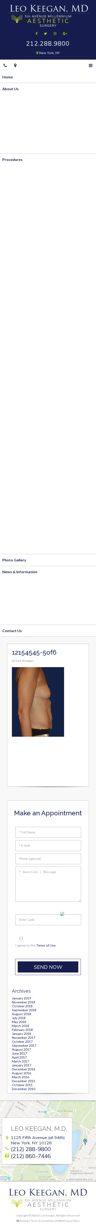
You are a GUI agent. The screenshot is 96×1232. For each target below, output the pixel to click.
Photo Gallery (14, 560)
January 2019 (21, 998)
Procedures (12, 159)
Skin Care (10, 548)
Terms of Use (46, 945)
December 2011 (23, 1081)
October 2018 (22, 1006)
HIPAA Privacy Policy (68, 1220)
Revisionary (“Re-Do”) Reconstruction (34, 371)
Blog (6, 583)
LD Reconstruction (18, 383)
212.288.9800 (48, 43)
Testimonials (13, 147)
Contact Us (12, 630)
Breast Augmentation (21, 277)
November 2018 (23, 1002)
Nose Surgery (14, 453)
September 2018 (24, 1010)
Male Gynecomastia (19, 312)
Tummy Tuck (13, 194)
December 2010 (23, 1089)
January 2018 (21, 1034)
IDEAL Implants (15, 288)
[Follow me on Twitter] (44, 33)
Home (7, 77)
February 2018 (22, 1030)
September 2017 (24, 1045)
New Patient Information (23, 595)
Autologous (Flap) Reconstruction (31, 335)
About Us (10, 88)
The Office (11, 124)
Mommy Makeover (18, 300)
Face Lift (9, 418)
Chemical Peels (15, 512)
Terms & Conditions (42, 1220)
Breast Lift (11, 253)
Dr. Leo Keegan (15, 112)
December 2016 (23, 1069)
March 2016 (20, 1077)
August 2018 (21, 1014)
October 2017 (22, 1041)
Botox (7, 489)
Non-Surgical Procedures (24, 477)
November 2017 (23, 1038)
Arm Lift (9, 218)
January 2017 (21, 1065)
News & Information (19, 572)
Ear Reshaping (14, 465)
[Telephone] (5, 65)
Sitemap (24, 1220)
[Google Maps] (15, 65)
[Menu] (90, 65)
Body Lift (10, 206)
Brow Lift (10, 430)
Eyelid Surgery (14, 442)
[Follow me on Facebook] (35, 33)
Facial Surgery (14, 406)
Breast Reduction (17, 265)
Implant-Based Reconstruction (28, 347)
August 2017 (21, 1049)
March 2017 (20, 1061)
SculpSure (11, 230)
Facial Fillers (13, 501)
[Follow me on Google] (63, 33)
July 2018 (19, 1018)
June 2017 (19, 1053)
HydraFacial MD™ (17, 524)
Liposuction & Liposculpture (26, 182)
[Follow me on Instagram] (53, 33)
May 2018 (19, 1022)
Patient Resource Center (23, 619)
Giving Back (12, 136)
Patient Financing (17, 607)
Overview (11, 100)
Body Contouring (17, 171)
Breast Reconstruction (22, 324)
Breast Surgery (15, 242)
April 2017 (19, 1057)
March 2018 (20, 1026)
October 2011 (22, 1085)
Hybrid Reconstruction (22, 359)
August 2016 (21, 1073)
